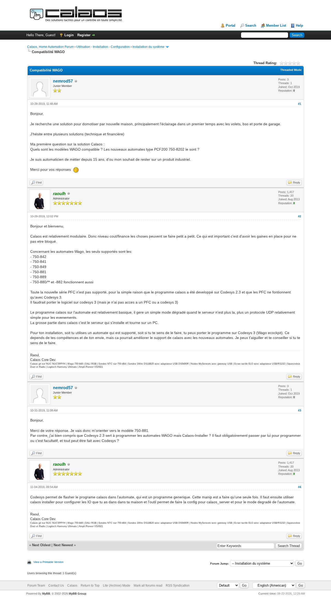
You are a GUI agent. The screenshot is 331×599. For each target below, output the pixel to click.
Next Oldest (41, 545)
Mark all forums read (148, 585)
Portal (230, 25)
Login (69, 35)
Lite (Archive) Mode (116, 585)
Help (299, 25)
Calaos (72, 585)
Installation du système (148, 47)
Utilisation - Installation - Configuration (103, 47)
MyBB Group (77, 593)
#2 (299, 216)
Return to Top (90, 585)
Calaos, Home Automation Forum (50, 47)
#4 (299, 487)
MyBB (46, 593)
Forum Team (36, 585)
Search (250, 25)
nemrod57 (63, 81)
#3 (299, 410)
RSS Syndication (178, 585)
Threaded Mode (291, 69)
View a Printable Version (48, 562)
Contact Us (56, 585)
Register (84, 35)
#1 (299, 103)
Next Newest (63, 545)
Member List (276, 25)
